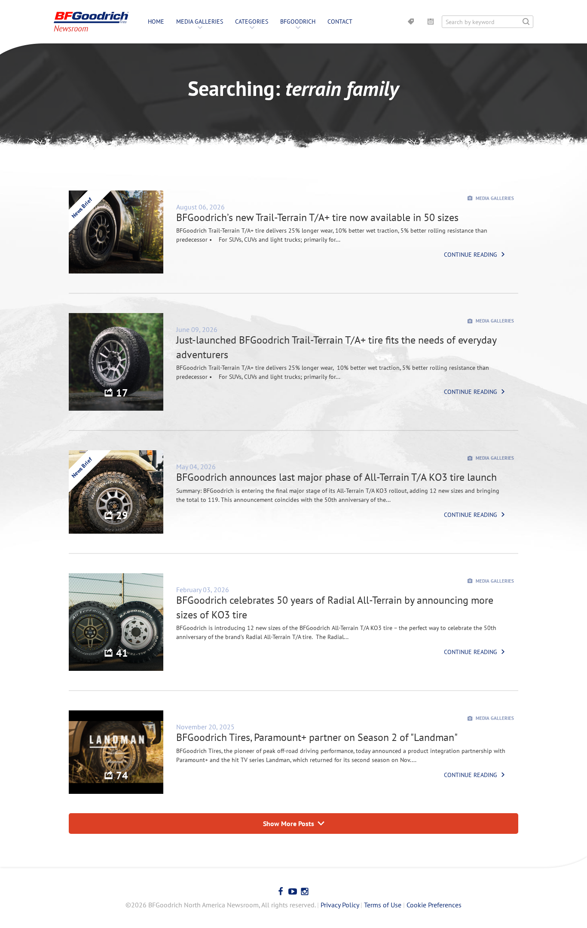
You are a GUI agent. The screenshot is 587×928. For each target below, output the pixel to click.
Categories (251, 21)
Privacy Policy (340, 904)
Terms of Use (382, 904)
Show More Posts (288, 823)
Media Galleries (199, 21)
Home (156, 21)
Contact (339, 21)
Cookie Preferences (434, 904)
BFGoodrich (297, 21)
